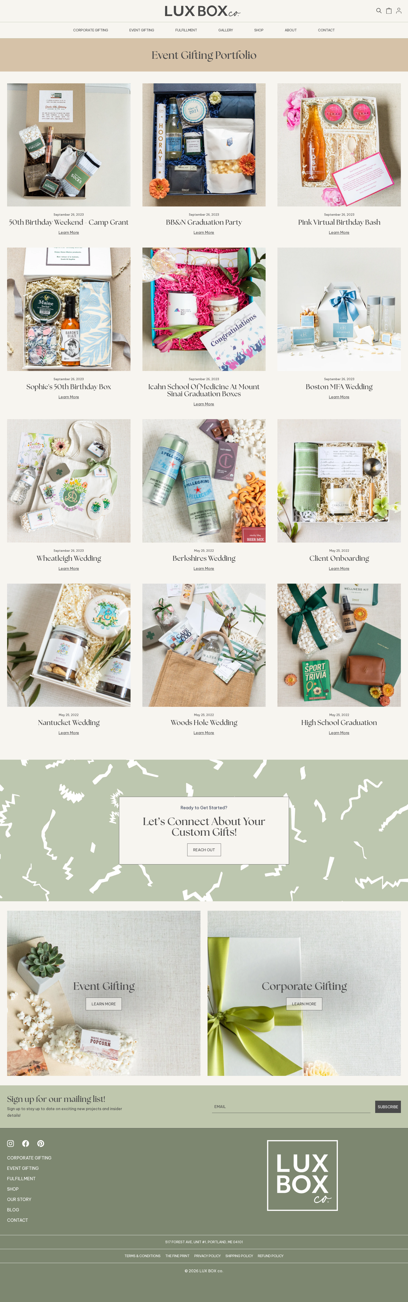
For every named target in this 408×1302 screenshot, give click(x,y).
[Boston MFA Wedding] (339, 309)
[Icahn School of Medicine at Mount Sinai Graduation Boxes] (204, 309)
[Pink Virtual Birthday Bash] (339, 145)
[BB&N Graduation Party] (204, 145)
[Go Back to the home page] (302, 1175)
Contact (326, 30)
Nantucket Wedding (69, 722)
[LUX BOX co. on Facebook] (25, 1143)
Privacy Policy (207, 1256)
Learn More (69, 232)
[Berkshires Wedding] (204, 481)
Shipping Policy (239, 1256)
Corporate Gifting (90, 30)
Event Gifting (141, 30)
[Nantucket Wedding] (69, 645)
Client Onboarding (339, 558)
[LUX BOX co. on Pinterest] (40, 1143)
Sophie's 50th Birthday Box (68, 386)
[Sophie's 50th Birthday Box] (69, 309)
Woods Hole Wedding (204, 722)
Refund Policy (271, 1256)
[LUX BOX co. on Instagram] (10, 1143)
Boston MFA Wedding (339, 386)
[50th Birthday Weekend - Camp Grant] (69, 145)
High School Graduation (339, 722)
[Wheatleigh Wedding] (69, 481)
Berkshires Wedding (204, 558)
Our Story (19, 1199)
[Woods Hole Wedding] (204, 645)
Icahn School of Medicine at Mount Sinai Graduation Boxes (204, 390)
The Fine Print (177, 1256)
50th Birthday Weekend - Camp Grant (69, 222)
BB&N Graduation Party (204, 222)
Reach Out (204, 849)
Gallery (225, 30)
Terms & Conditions (142, 1256)
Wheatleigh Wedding (69, 558)
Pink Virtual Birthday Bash (339, 222)
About (291, 30)
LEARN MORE (104, 1004)
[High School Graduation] (339, 645)
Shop (259, 30)
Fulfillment (186, 30)
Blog (13, 1210)
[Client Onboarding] (339, 481)
